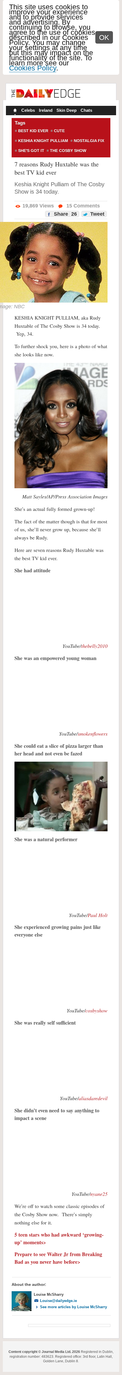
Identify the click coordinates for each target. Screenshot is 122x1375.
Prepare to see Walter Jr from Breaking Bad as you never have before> (58, 1257)
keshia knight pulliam (43, 140)
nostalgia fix (89, 140)
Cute (59, 130)
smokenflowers (93, 733)
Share (64, 214)
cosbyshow (96, 1010)
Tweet (96, 214)
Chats (86, 110)
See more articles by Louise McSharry (73, 1307)
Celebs (28, 110)
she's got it (31, 150)
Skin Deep (66, 110)
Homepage (14, 111)
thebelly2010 (94, 645)
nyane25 (99, 1193)
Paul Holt (98, 915)
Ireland (45, 110)
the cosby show (68, 150)
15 (82, 206)
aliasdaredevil (93, 1098)
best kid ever (33, 130)
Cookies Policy (32, 68)
